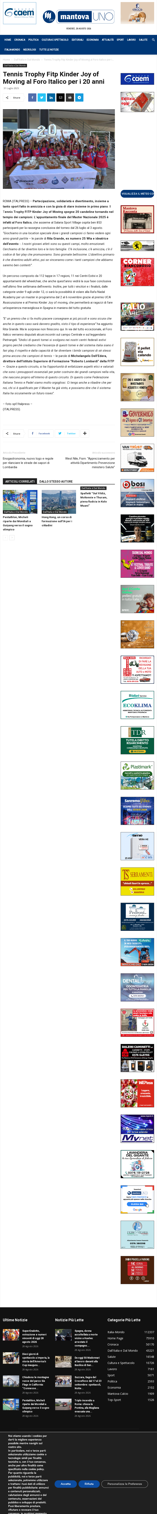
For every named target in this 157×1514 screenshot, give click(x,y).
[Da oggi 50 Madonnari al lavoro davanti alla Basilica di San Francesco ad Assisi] (63, 1361)
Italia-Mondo (12, 49)
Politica (33, 39)
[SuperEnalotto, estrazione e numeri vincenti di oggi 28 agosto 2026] (11, 1335)
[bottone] (137, 193)
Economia (93, 39)
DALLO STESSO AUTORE (56, 481)
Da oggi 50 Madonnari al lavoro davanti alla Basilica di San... (87, 1361)
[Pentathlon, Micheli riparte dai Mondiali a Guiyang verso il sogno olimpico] (20, 502)
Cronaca (19, 39)
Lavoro (131, 39)
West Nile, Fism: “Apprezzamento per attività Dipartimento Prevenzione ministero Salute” (90, 463)
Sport (120, 39)
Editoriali (77, 39)
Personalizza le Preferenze (125, 1484)
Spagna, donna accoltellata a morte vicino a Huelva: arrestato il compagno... (86, 1338)
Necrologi (29, 49)
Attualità (107, 39)
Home (7, 39)
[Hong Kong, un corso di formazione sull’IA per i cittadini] (59, 502)
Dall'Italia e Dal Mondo (27, 59)
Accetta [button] (66, 1484)
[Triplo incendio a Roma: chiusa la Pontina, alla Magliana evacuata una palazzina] (63, 1404)
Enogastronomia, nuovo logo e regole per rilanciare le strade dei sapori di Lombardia (28, 463)
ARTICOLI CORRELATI (20, 481)
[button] (151, 40)
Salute (143, 39)
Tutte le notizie (49, 49)
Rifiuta (89, 1484)
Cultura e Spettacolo (55, 39)
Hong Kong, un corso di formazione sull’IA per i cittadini (57, 521)
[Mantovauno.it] (78, 16)
